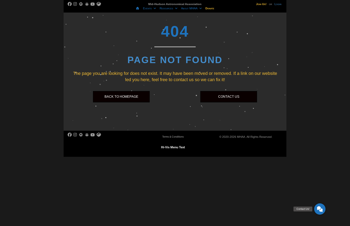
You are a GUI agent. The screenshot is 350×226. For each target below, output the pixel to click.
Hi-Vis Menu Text (173, 147)
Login (277, 4)
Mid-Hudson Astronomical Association (175, 4)
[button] (319, 209)
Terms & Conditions (173, 136)
